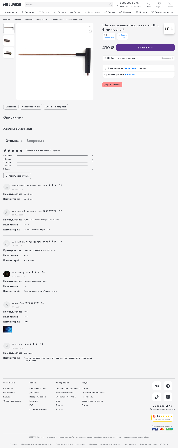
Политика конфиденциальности (36, 444)
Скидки (111, 12)
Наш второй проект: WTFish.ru (154, 444)
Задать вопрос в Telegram (130, 6)
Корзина (170, 6)
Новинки (127, 12)
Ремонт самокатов (164, 12)
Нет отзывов (109, 36)
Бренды (143, 12)
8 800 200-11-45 (129, 3)
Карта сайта (130, 444)
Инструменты (42, 20)
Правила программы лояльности (104, 444)
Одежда (62, 12)
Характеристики (31, 107)
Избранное (159, 6)
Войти (149, 6)
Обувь (77, 12)
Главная (6, 20)
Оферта (13, 444)
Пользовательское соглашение (70, 444)
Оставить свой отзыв (17, 176)
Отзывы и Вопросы (55, 107)
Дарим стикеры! (112, 84)
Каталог (17, 20)
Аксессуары (94, 12)
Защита (46, 12)
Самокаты (12, 12)
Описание (11, 107)
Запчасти (29, 12)
